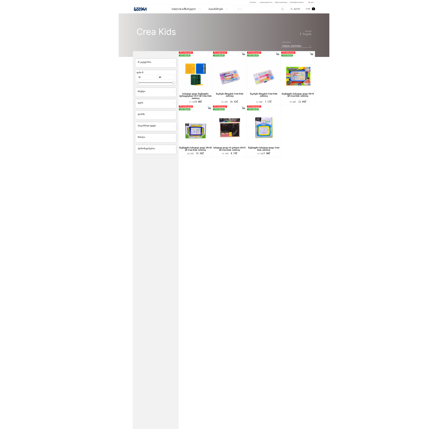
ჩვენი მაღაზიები (281, 2)
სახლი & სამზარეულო (184, 9)
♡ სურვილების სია (266, 2)
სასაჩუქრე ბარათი (297, 2)
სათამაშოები (216, 9)
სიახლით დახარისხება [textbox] (291, 46)
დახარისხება (286, 42)
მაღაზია (253, 2)
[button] (243, 54)
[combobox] (296, 46)
